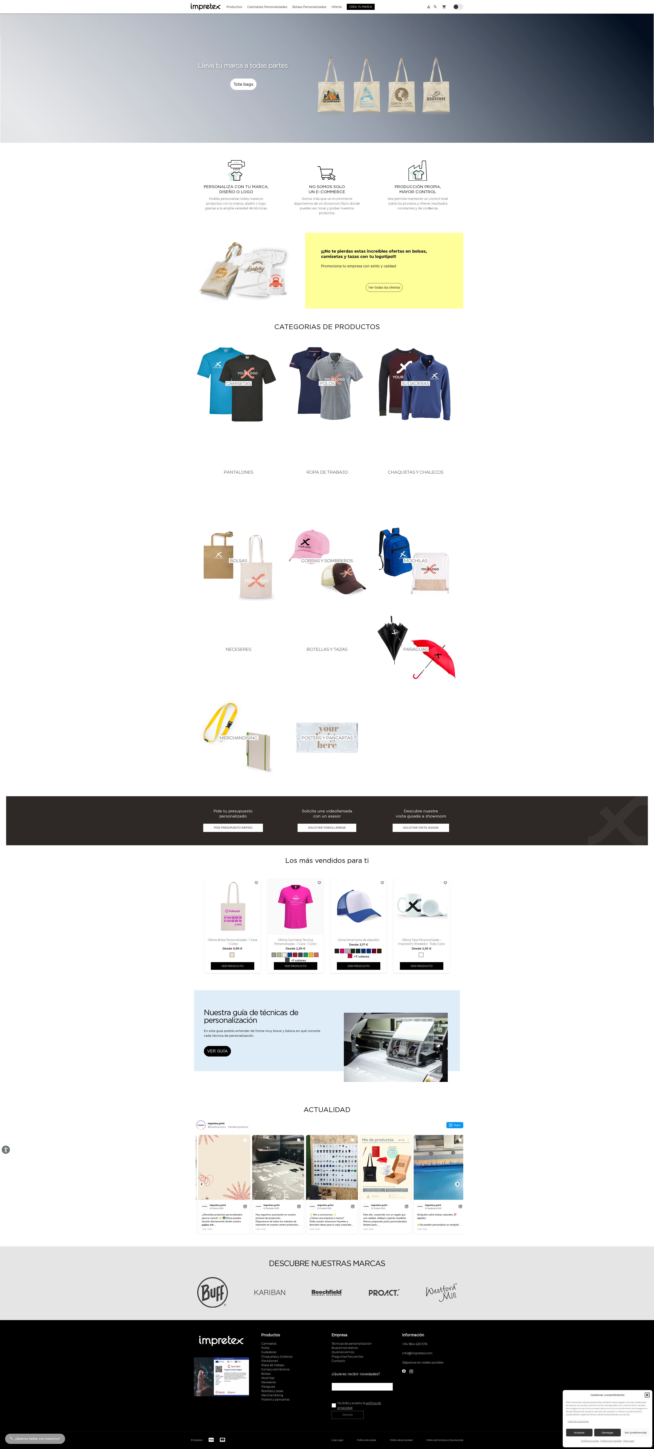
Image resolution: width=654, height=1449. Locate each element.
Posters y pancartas (275, 1399)
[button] (647, 1395)
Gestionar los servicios (578, 1421)
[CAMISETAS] (238, 383)
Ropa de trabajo (272, 1365)
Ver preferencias (636, 1432)
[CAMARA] (221, 1380)
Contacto (338, 1360)
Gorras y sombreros (275, 1369)
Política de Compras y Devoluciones (444, 1440)
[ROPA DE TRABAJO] (327, 472)
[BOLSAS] (238, 560)
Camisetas (268, 1343)
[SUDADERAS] (415, 383)
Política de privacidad (611, 1440)
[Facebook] (404, 1371)
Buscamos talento (345, 1348)
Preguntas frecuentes (347, 1356)
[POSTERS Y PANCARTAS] (327, 737)
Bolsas (265, 1373)
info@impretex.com (417, 1353)
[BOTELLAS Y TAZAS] (327, 649)
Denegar (607, 1432)
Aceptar (579, 1432)
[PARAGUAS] (415, 649)
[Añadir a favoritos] (256, 883)
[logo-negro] (205, 6)
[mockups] (243, 274)
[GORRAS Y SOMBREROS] (327, 560)
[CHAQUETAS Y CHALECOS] (415, 472)
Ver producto (233, 966)
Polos (265, 1348)
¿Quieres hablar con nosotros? (37, 1438)
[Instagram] (411, 1371)
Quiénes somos (343, 1352)
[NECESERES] (238, 649)
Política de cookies (590, 1440)
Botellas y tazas (272, 1391)
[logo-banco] (221, 1344)
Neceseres (268, 1382)
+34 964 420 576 (414, 1344)
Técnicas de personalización (352, 1343)
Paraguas (268, 1386)
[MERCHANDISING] (238, 737)
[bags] (384, 88)
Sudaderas (268, 1352)
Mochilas (267, 1378)
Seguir (457, 1125)
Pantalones (269, 1360)
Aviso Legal (628, 1440)
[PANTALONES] (238, 472)
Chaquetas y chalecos (276, 1356)
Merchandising (272, 1395)
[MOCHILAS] (415, 560)
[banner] (396, 1051)
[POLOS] (327, 383)
